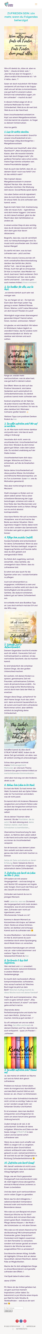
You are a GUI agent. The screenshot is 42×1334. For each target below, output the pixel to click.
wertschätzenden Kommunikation (19, 773)
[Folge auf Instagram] (24, 1321)
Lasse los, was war (17, 901)
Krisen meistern (29, 282)
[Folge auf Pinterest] (17, 1321)
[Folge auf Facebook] (21, 1321)
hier (14, 419)
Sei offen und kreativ (22, 1025)
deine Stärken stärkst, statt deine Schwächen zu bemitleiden (19, 825)
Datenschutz (21, 1329)
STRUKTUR (21, 1132)
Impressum (30, 1326)
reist (22, 966)
